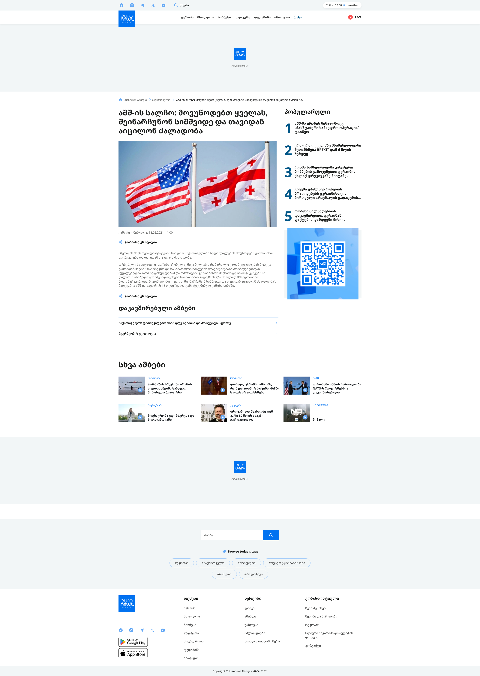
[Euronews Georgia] (126, 19)
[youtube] (163, 5)
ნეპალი (319, 420)
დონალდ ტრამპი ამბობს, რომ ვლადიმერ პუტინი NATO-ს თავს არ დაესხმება (254, 388)
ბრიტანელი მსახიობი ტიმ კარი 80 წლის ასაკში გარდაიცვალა (251, 416)
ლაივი (249, 608)
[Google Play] (133, 642)
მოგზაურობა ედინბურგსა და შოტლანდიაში (171, 418)
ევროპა (189, 608)
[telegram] (143, 5)
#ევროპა (181, 563)
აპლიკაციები (254, 633)
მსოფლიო (154, 378)
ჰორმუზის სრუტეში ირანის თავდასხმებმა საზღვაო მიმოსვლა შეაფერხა (170, 388)
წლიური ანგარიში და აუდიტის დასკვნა (329, 635)
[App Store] (133, 653)
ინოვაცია (191, 658)
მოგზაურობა (155, 405)
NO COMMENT (320, 405)
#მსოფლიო (247, 563)
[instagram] (132, 5)
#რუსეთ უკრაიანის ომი (287, 563)
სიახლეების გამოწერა (262, 641)
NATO (316, 378)
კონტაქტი (313, 646)
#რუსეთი (224, 574)
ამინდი (250, 616)
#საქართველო (213, 563)
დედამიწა (192, 650)
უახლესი (251, 625)
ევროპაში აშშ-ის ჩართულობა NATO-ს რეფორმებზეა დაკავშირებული (337, 388)
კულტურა (236, 405)
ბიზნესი (190, 625)
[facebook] (121, 5)
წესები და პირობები (321, 616)
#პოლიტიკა (253, 574)
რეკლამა (312, 625)
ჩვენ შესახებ (315, 608)
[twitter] (153, 5)
